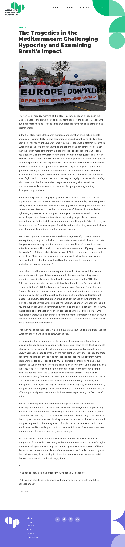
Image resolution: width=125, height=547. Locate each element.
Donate (30, 533)
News (70, 7)
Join (102, 7)
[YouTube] (77, 519)
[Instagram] (70, 519)
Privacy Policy (32, 537)
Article (22, 27)
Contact (84, 7)
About (56, 7)
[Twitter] (57, 519)
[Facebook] (64, 519)
